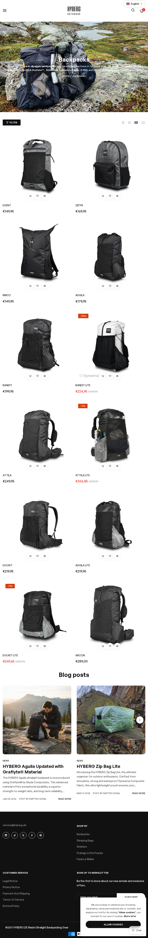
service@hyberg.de (14, 825)
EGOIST (7, 565)
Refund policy (11, 905)
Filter (13, 122)
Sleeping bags (85, 840)
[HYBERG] (74, 11)
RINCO (7, 295)
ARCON (80, 655)
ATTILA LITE (82, 475)
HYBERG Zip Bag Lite (98, 766)
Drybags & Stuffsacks (90, 852)
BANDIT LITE (82, 385)
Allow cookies (113, 924)
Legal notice (10, 880)
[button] (37, 196)
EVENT (7, 205)
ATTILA (7, 475)
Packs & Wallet (85, 859)
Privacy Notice (11, 887)
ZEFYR (79, 205)
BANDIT (7, 385)
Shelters (82, 846)
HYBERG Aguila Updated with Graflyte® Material (33, 769)
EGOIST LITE (10, 655)
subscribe (131, 897)
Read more (64, 799)
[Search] (133, 10)
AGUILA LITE (82, 565)
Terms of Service (13, 899)
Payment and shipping (16, 893)
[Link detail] (6, 835)
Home (66, 75)
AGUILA (79, 295)
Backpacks (83, 834)
